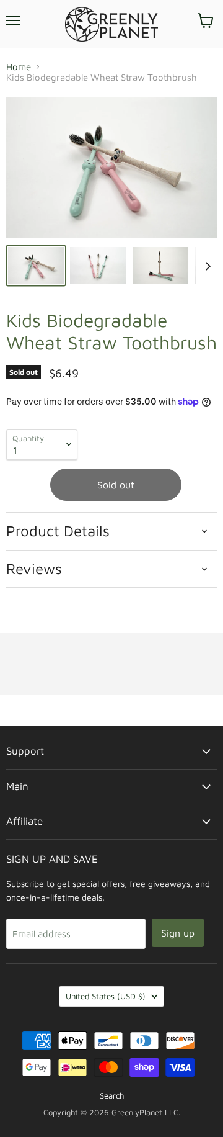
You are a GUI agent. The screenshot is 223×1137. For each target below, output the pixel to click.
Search (112, 1095)
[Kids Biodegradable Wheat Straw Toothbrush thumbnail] (36, 265)
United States (106, 996)
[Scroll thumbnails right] (206, 266)
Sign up (178, 932)
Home (18, 66)
